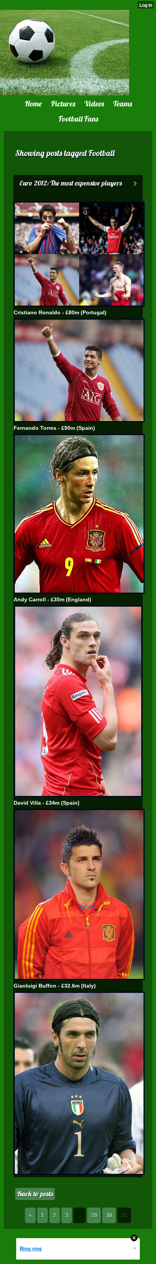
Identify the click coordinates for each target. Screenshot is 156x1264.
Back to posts (35, 1193)
